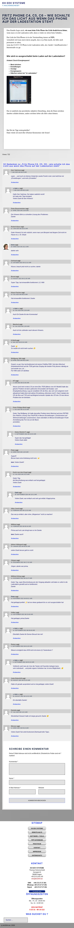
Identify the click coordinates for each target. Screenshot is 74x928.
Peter (13, 596)
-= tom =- (16, 188)
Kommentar (13, 761)
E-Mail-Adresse (15, 788)
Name (11, 778)
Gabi (16, 492)
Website (41, 788)
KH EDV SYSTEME (13, 3)
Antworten (15, 182)
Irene (13, 245)
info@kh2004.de (37, 879)
